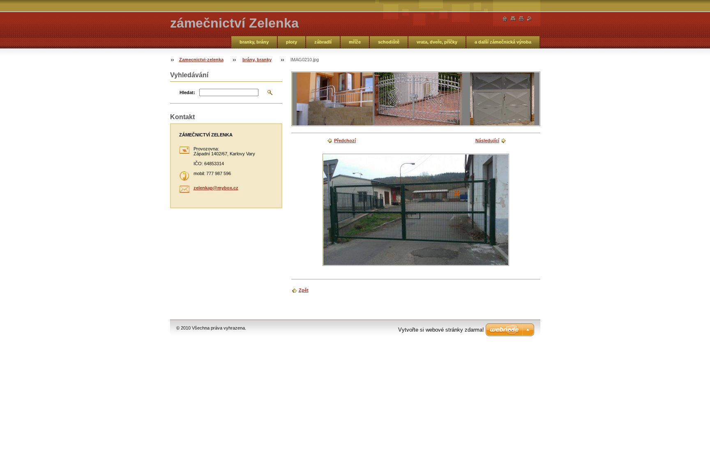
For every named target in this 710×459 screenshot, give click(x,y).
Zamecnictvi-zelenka (201, 59)
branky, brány (254, 41)
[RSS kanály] (529, 18)
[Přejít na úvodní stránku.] (505, 18)
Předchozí (345, 140)
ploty (291, 41)
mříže (355, 41)
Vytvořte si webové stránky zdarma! (441, 330)
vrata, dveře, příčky (437, 41)
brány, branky (257, 59)
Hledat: (187, 92)
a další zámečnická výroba (503, 41)
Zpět (304, 290)
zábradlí (323, 41)
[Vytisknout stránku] (521, 18)
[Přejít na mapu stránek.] (513, 18)
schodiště (388, 41)
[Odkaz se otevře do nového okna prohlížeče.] (416, 210)
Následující (487, 140)
